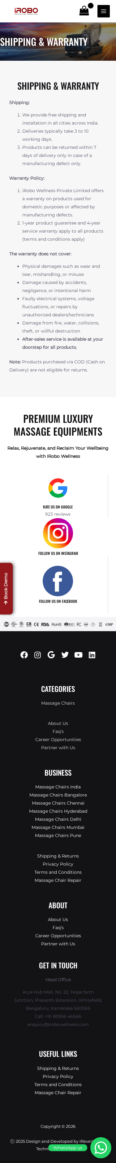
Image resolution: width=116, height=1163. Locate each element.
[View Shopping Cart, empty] (84, 11)
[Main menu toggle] (103, 11)
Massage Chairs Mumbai (58, 827)
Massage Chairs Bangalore (58, 795)
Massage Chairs (58, 703)
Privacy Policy (58, 864)
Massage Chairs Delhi (58, 819)
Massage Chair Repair (58, 880)
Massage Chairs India (58, 787)
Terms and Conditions (58, 872)
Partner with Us (58, 747)
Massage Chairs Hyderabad (58, 811)
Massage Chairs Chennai (58, 803)
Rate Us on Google (58, 506)
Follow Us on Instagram (58, 553)
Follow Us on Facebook (58, 601)
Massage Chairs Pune (58, 835)
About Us (58, 723)
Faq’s (58, 731)
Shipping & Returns (58, 856)
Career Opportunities (58, 739)
